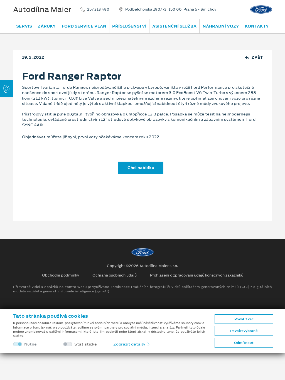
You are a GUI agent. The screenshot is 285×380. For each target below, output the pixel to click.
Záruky (47, 26)
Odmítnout (244, 342)
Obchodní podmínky (60, 275)
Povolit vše (244, 319)
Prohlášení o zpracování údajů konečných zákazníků (196, 275)
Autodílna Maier (42, 9)
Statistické (85, 344)
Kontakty (257, 26)
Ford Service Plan (84, 26)
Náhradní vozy (221, 26)
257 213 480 (98, 9)
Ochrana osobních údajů (114, 275)
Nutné (30, 344)
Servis (24, 26)
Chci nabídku (140, 168)
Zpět (257, 57)
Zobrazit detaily (129, 344)
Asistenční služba (174, 26)
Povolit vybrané (243, 331)
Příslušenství (129, 26)
